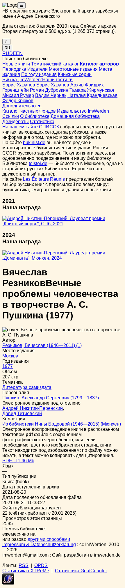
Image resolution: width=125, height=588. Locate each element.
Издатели (37, 69)
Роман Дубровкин (49, 90)
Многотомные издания (73, 69)
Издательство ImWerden (83, 111)
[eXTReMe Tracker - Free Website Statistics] (8, 582)
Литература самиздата (26, 387)
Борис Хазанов (18, 84)
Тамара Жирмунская (91, 90)
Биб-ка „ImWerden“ (22, 79)
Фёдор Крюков (17, 100)
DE (12, 53)
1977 (7, 366)
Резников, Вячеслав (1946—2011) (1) (42, 345)
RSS (23, 565)
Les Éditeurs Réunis (44, 179)
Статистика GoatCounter (81, 570)
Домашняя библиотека (75, 116)
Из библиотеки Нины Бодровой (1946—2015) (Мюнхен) (61, 423)
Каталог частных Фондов (29, 111)
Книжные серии (75, 74)
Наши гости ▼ (57, 79)
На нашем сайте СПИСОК (30, 126)
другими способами (49, 539)
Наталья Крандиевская (92, 95)
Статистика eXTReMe (25, 570)
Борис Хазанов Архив (60, 84)
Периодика (14, 69)
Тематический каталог (55, 63)
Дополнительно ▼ (22, 105)
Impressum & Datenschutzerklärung (39, 544)
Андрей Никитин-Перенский (32, 408)
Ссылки (10, 116)
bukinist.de (34, 142)
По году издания (39, 74)
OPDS (41, 565)
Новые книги (16, 63)
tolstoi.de (38, 163)
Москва (10, 355)
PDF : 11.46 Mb (18, 460)
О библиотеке (34, 116)
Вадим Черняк (50, 95)
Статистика (42, 121)
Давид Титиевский (22, 413)
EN (19, 53)
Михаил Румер (18, 95)
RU (7, 48)
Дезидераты (15, 121)
